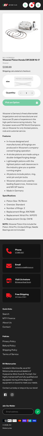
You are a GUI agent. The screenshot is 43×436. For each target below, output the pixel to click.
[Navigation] (38, 5)
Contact (6, 327)
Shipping (6, 71)
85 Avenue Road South (23, 282)
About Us (7, 322)
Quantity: (10, 92)
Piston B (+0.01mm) (23, 84)
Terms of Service (10, 354)
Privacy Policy (9, 341)
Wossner (6, 63)
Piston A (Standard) (24, 79)
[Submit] (37, 411)
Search (6, 314)
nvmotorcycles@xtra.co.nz (24, 267)
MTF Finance (9, 318)
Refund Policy (9, 345)
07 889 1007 (19, 252)
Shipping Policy (10, 350)
